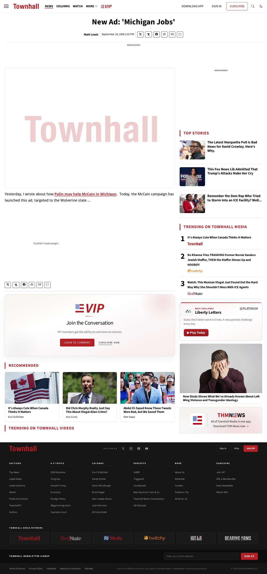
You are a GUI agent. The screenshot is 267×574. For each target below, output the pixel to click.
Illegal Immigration (61, 505)
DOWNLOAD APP (192, 6)
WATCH (78, 6)
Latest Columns (17, 485)
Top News (14, 472)
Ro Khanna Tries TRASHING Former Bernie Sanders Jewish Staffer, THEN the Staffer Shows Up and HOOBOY (221, 260)
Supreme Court (59, 512)
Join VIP (250, 448)
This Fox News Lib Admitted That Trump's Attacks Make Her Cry (232, 171)
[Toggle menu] (6, 6)
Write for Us (181, 499)
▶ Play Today (196, 333)
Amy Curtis (71, 417)
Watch (12, 492)
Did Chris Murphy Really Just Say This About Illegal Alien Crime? (88, 410)
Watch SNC (222, 492)
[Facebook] (139, 448)
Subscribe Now (109, 342)
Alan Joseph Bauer (102, 499)
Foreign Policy (58, 499)
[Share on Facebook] (156, 34)
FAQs (236, 448)
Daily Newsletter (224, 485)
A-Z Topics (57, 463)
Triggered (139, 479)
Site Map (89, 568)
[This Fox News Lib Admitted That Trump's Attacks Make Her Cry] (192, 176)
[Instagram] (131, 448)
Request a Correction (70, 568)
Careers (179, 485)
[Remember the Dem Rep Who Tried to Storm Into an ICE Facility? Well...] (192, 203)
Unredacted (140, 485)
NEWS (49, 6)
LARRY (137, 472)
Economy (56, 492)
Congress (55, 479)
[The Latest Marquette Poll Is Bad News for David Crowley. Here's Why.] (192, 149)
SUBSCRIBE (237, 6)
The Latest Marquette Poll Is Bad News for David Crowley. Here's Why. (232, 146)
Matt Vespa (129, 417)
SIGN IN (216, 6)
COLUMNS (63, 6)
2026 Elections (58, 472)
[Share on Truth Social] (148, 34)
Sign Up (249, 556)
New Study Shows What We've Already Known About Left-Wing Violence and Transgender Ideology (221, 398)
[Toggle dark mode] (261, 6)
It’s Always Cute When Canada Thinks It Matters (28, 410)
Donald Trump (58, 485)
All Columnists (99, 512)
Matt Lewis (91, 34)
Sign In (223, 448)
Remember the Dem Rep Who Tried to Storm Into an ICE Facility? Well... (234, 198)
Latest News (15, 479)
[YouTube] (146, 448)
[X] (123, 448)
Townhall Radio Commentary (149, 499)
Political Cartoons (18, 499)
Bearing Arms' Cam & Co (146, 492)
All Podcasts (140, 505)
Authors (13, 512)
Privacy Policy (36, 568)
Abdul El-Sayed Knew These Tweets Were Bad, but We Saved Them (147, 410)
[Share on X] (140, 34)
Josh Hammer (99, 505)
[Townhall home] (23, 448)
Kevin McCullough (101, 485)
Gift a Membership (226, 479)
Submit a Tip (181, 492)
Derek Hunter (99, 479)
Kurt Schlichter (16, 417)
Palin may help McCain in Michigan (85, 194)
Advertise (180, 479)
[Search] (252, 6)
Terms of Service (17, 568)
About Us (179, 472)
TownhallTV (15, 505)
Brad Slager (98, 492)
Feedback (51, 568)
